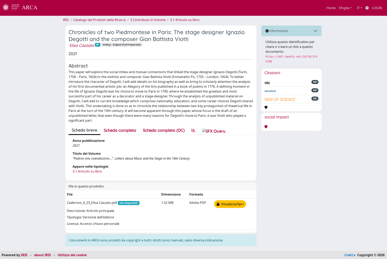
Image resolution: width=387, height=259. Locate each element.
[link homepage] (22, 7)
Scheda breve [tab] (84, 130)
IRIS (66, 20)
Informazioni (278, 31)
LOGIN (377, 8)
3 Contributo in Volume (148, 20)
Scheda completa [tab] (120, 130)
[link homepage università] (48, 7)
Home (331, 8)
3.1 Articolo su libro (185, 20)
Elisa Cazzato (81, 45)
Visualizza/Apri (231, 204)
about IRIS (42, 255)
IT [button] (358, 8)
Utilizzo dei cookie (72, 255)
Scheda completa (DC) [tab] (164, 130)
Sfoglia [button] (344, 8)
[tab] (193, 130)
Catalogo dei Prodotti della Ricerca (99, 20)
